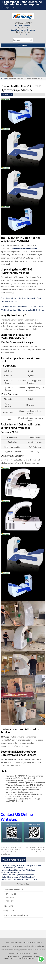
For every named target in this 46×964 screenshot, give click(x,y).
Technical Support (29, 958)
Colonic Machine (26, 956)
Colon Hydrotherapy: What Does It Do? (18, 877)
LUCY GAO (23, 34)
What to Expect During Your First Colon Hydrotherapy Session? (18, 871)
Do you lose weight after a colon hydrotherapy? (21, 865)
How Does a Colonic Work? (13, 868)
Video (8, 901)
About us (16, 956)
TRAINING (8, 894)
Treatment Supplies (12, 889)
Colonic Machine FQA (13, 915)
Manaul (9, 897)
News (6, 906)
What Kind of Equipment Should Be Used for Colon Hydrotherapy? (35, 850)
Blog (5, 78)
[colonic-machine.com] (23, 18)
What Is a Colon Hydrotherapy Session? (18, 874)
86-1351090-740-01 (23, 25)
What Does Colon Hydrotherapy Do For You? (21, 879)
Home (10, 956)
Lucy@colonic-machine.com (23, 30)
